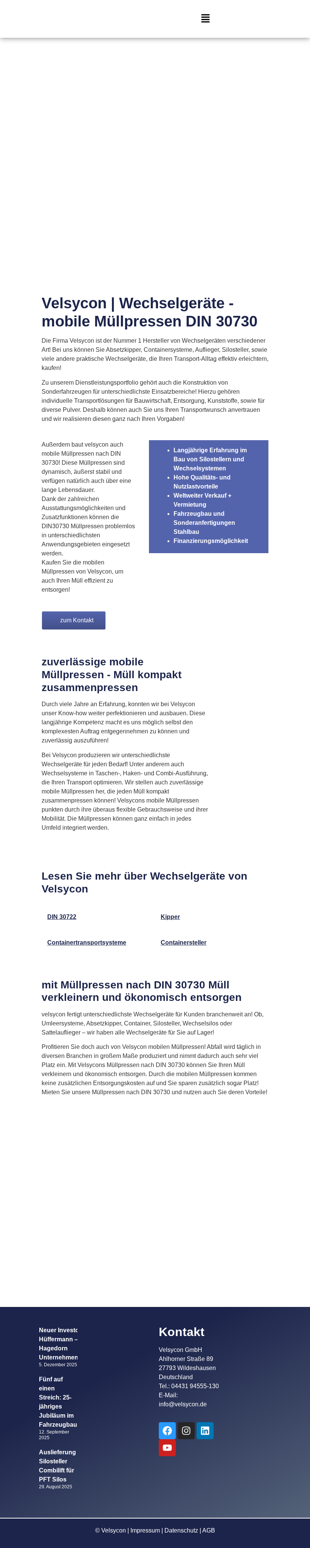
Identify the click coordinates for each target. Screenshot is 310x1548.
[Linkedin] (205, 1430)
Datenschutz (181, 1530)
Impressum (145, 1530)
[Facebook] (167, 1430)
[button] (205, 19)
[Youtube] (167, 1447)
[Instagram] (186, 1430)
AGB (208, 1530)
